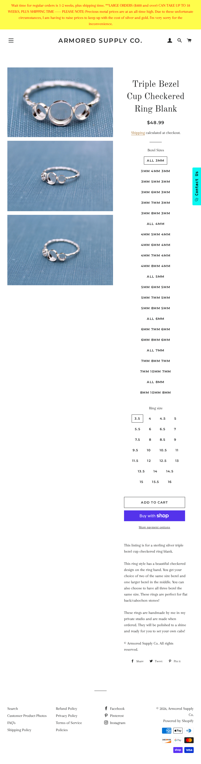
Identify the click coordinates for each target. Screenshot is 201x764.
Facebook (117, 708)
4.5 (163, 418)
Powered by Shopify (178, 721)
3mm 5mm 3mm (155, 181)
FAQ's (11, 723)
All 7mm (155, 350)
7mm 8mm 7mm (155, 361)
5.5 (137, 429)
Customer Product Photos (27, 715)
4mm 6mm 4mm (155, 245)
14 (155, 471)
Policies (62, 730)
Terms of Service (69, 723)
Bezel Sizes (156, 150)
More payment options (154, 527)
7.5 (137, 439)
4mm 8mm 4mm (155, 266)
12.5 (163, 461)
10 (149, 450)
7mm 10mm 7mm (155, 371)
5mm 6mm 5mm (155, 287)
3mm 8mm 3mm (155, 213)
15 (142, 482)
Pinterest (116, 715)
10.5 (163, 450)
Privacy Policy (66, 715)
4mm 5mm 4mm (155, 234)
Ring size (156, 408)
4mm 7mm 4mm (155, 255)
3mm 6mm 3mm (155, 192)
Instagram (117, 723)
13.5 (141, 471)
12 (149, 461)
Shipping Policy (19, 730)
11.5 (135, 461)
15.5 (155, 482)
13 (177, 461)
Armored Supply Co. (100, 40)
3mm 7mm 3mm (155, 203)
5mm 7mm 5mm (155, 297)
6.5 (162, 429)
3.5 (137, 418)
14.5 (170, 471)
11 (177, 450)
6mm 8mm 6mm (155, 340)
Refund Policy (66, 708)
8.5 (162, 439)
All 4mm (155, 224)
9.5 (135, 450)
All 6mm (155, 319)
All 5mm (155, 276)
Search (12, 708)
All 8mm (155, 382)
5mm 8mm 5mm (155, 308)
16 (170, 482)
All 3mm (155, 160)
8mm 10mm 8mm (155, 392)
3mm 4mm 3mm (155, 171)
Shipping (138, 132)
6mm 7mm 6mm (155, 329)
